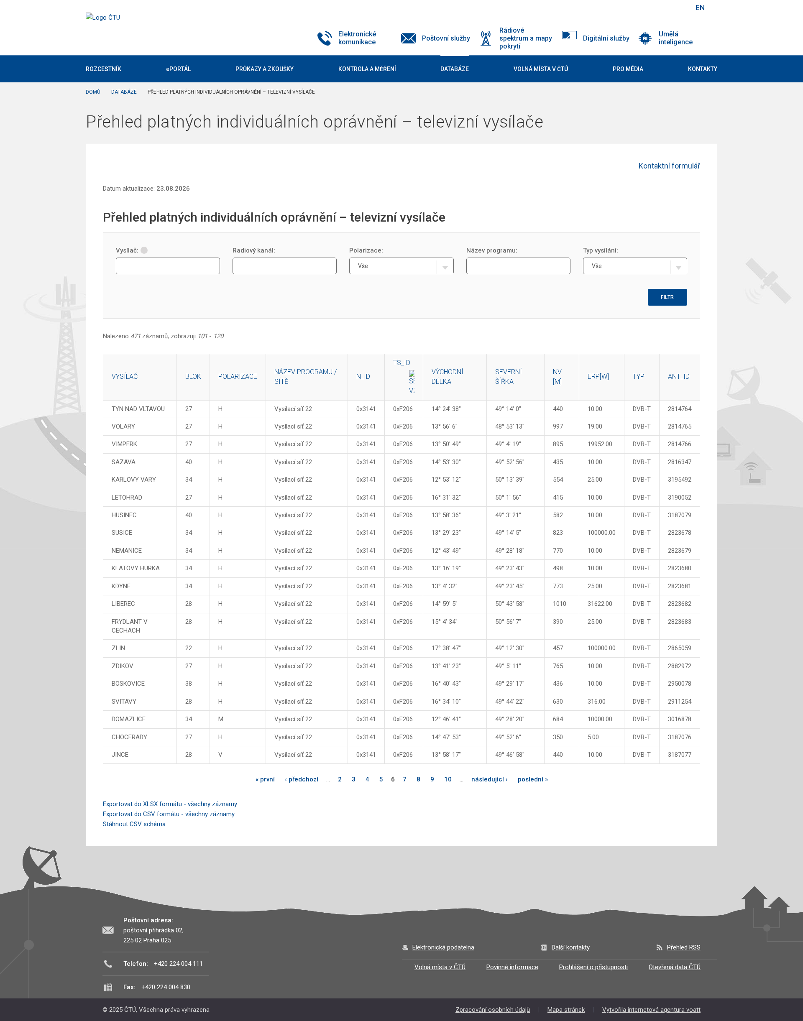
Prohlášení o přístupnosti (593, 967)
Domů (93, 92)
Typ (638, 376)
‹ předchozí (301, 779)
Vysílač (125, 376)
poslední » (533, 779)
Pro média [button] (628, 69)
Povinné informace (512, 967)
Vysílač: (127, 250)
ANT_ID (679, 376)
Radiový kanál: (254, 250)
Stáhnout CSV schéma (134, 824)
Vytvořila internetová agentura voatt (651, 1009)
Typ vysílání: (600, 250)
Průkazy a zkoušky (264, 69)
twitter (643, 7)
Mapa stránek (566, 1009)
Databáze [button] (454, 69)
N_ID (363, 376)
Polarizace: (366, 250)
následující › (489, 779)
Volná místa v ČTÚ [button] (541, 69)
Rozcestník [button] (103, 69)
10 (448, 779)
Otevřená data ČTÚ (675, 967)
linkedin (658, 7)
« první (265, 779)
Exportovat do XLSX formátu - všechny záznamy (170, 804)
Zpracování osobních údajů (492, 1009)
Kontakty (702, 69)
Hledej (679, 7)
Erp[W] (598, 376)
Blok (193, 376)
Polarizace (237, 376)
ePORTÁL (178, 69)
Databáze (124, 92)
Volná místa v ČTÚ (439, 967)
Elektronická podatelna (443, 947)
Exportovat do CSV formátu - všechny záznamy (169, 814)
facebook (628, 7)
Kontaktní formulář (669, 165)
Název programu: (491, 250)
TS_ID (401, 363)
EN (700, 7)
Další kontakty (571, 947)
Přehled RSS (684, 947)
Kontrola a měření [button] (367, 69)
